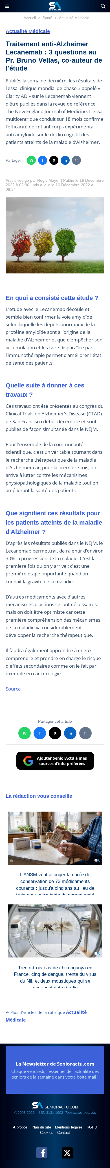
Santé (47, 18)
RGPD (92, 1127)
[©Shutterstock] (55, 199)
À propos (21, 1127)
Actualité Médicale (74, 18)
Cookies (47, 1132)
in (65, 160)
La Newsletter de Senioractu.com (55, 1063)
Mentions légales (69, 1127)
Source (13, 688)
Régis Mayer (48, 180)
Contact (63, 1132)
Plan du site (42, 1127)
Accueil (30, 18)
